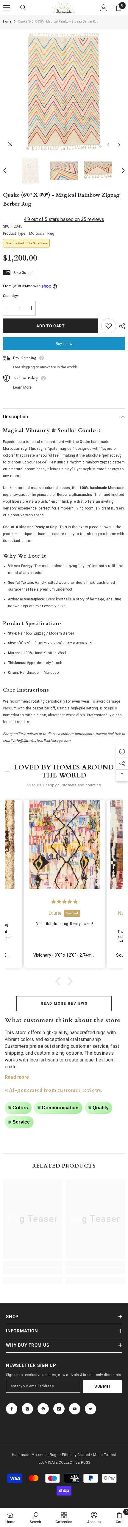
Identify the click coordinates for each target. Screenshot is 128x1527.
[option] (64, 90)
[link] (33, 1271)
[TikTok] (59, 1408)
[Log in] (103, 7)
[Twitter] (90, 1408)
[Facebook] (11, 1408)
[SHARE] (120, 326)
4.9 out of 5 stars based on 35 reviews (64, 219)
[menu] (6, 7)
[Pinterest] (43, 1408)
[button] (59, 981)
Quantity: (10, 296)
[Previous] (108, 145)
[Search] (23, 7)
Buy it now (64, 344)
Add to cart (49, 326)
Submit (102, 1386)
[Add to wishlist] (108, 325)
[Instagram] (27, 1408)
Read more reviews (64, 1003)
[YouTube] (74, 1408)
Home (7, 21)
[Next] (119, 145)
